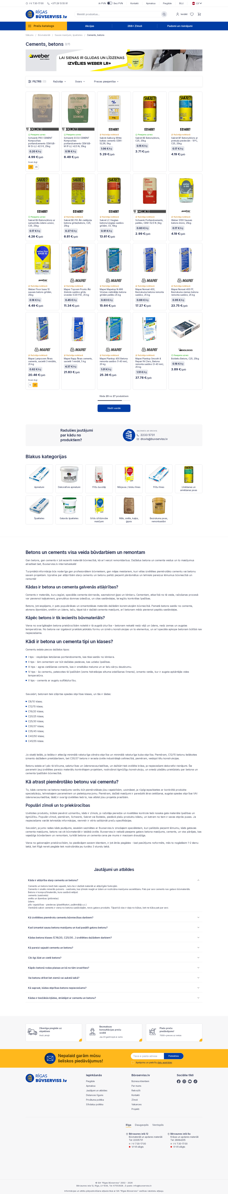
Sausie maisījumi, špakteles (69, 35)
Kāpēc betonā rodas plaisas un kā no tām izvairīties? (58, 967)
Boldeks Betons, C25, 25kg (185, 358)
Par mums (136, 1086)
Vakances (137, 1104)
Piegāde (167, 3)
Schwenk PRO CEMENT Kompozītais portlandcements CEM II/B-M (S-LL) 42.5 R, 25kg (41, 142)
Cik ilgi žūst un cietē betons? (44, 957)
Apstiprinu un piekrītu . (154, 1062)
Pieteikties (173, 1056)
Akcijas (89, 26)
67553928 (118, 1185)
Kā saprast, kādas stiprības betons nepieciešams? (57, 987)
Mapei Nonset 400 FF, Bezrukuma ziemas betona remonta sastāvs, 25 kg (184, 292)
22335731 (138, 1140)
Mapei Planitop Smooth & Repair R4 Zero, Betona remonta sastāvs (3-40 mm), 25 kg (149, 362)
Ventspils (158, 1124)
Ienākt (184, 14)
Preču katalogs (44, 26)
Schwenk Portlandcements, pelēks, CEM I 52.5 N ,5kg (149, 221)
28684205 (180, 1140)
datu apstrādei (164, 1062)
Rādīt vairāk (114, 408)
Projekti (135, 1109)
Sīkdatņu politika (94, 1104)
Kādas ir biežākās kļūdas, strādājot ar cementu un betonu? (62, 997)
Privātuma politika (95, 1099)
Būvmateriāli (44, 35)
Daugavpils (142, 1124)
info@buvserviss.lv (142, 1185)
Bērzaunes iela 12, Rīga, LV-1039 (92, 1185)
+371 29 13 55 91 (59, 3)
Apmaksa (150, 3)
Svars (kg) (32, 162)
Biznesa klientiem (140, 1081)
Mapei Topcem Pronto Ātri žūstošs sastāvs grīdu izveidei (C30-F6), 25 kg (77, 292)
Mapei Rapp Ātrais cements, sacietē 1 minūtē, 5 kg (78, 360)
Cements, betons (95, 35)
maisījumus (187, 560)
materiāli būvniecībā (84, 560)
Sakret (87, 816)
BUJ (181, 3)
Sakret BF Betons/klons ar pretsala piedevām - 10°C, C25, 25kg (184, 141)
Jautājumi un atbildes (96, 1090)
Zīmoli (135, 1099)
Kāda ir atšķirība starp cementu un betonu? (53, 880)
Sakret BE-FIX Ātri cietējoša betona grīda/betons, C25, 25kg (78, 223)
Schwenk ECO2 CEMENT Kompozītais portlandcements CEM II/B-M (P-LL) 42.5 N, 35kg (77, 142)
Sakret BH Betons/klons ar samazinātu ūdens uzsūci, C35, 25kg (41, 223)
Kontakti (134, 3)
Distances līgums (94, 1095)
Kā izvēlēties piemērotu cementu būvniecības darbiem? (60, 917)
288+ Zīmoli (134, 26)
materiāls (102, 605)
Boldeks (100, 816)
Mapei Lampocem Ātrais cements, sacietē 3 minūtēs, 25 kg (42, 361)
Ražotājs (58, 81)
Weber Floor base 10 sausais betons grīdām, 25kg (40, 292)
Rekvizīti (136, 1090)
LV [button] (197, 3)
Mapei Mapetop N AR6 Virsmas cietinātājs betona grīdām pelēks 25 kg (113, 292)
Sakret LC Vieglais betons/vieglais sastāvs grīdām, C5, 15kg (112, 223)
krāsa (141, 765)
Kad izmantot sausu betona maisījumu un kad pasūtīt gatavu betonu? (68, 927)
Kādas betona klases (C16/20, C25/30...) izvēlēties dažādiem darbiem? (70, 937)
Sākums (30, 35)
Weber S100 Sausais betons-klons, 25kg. (181, 221)
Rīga (128, 1124)
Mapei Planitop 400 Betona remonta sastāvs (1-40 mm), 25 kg (114, 361)
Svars (78, 81)
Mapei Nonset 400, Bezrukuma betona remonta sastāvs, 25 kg (149, 292)
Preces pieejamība (105, 81)
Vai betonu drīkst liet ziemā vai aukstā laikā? (53, 977)
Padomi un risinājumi (179, 26)
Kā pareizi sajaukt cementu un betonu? (50, 947)
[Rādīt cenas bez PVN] (109, 3)
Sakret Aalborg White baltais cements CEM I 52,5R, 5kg (111, 141)
